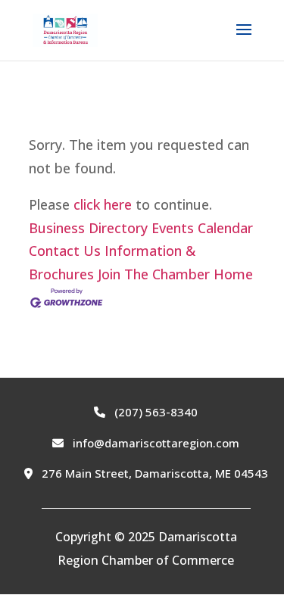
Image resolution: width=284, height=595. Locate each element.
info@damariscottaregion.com (154, 442)
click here (102, 204)
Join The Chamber (154, 274)
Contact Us (65, 250)
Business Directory (88, 228)
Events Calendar (202, 228)
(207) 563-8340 (154, 411)
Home (233, 274)
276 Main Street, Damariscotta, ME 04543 (153, 473)
